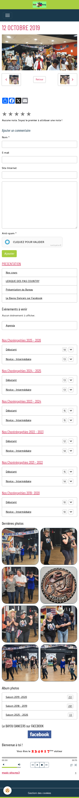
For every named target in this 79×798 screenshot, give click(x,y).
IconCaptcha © (55, 245)
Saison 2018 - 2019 (39, 706)
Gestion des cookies (39, 793)
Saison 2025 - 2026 (39, 715)
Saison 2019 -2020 (39, 697)
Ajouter (9, 254)
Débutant (11, 349)
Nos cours (11, 272)
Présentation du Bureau (19, 289)
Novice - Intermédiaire (18, 359)
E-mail (5, 152)
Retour (39, 79)
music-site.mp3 (11, 772)
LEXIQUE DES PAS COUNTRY (22, 281)
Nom (5, 137)
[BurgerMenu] (7, 15)
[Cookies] (7, 790)
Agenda (10, 325)
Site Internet (9, 168)
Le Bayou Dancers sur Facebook (24, 298)
